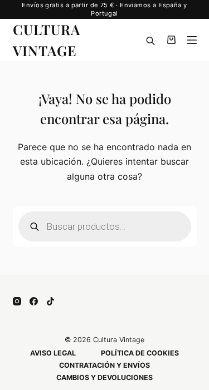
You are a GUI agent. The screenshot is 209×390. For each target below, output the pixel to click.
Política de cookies (140, 353)
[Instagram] (17, 301)
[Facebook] (34, 301)
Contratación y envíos (104, 365)
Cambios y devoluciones (104, 377)
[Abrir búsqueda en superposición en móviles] (150, 40)
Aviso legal (53, 353)
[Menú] (192, 40)
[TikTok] (50, 301)
